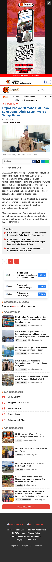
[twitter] (38, 161)
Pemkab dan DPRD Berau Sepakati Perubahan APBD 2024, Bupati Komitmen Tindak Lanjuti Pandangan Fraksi (31, 495)
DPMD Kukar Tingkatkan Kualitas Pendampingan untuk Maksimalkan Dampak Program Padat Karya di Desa (26, 241)
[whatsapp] (47, 161)
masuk (15, 306)
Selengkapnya (24, 507)
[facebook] (34, 161)
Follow (42, 275)
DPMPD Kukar (12, 104)
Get (47, 82)
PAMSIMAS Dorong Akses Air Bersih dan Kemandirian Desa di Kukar (25, 249)
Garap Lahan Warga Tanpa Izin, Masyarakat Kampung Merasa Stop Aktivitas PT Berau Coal (30, 479)
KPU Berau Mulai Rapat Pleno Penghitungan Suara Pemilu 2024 (29, 435)
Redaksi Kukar (14, 123)
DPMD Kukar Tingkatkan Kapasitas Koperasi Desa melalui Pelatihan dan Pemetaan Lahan (27, 234)
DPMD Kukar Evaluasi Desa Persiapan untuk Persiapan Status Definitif (31, 378)
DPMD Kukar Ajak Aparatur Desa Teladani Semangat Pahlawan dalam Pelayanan (31, 363)
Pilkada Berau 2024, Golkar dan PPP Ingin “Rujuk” (31, 450)
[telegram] (43, 161)
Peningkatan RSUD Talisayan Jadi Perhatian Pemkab (30, 464)
